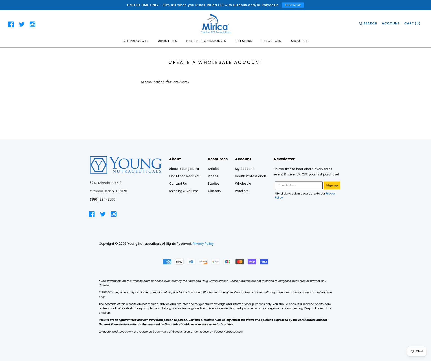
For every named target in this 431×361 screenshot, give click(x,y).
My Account (244, 168)
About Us (299, 41)
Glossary (214, 191)
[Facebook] (11, 25)
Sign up (332, 185)
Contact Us (178, 183)
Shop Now (293, 5)
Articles (213, 168)
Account (391, 23)
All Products (136, 41)
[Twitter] (21, 25)
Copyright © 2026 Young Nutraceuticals (130, 243)
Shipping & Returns (183, 191)
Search (370, 23)
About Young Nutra (184, 168)
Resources (271, 41)
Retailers (244, 41)
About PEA (167, 41)
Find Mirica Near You (184, 176)
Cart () (412, 23)
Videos (213, 176)
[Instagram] (32, 25)
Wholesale (243, 183)
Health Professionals (206, 41)
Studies (213, 183)
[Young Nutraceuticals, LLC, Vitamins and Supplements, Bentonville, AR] (315, 243)
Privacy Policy (203, 243)
